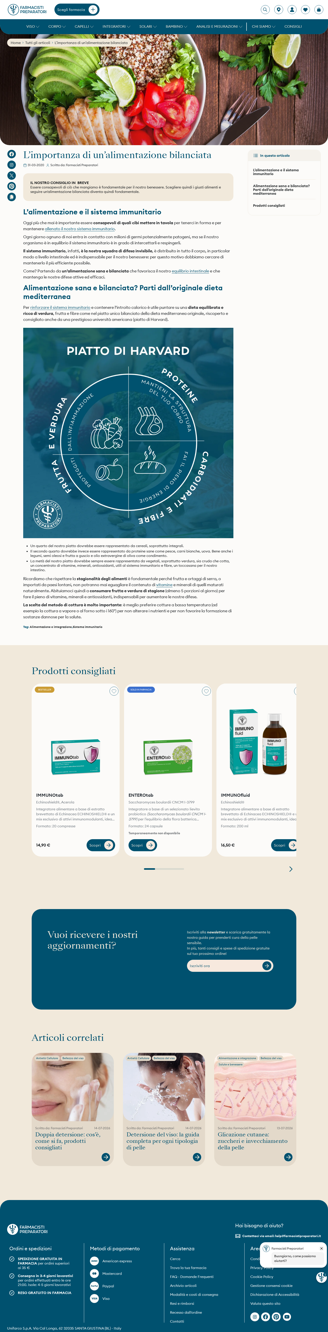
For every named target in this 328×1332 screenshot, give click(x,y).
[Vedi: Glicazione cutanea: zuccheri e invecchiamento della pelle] (288, 1157)
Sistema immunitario (87, 627)
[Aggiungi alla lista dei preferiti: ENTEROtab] (206, 691)
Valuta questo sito (265, 1303)
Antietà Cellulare (47, 1058)
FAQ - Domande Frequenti (192, 1276)
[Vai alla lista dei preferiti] (305, 9)
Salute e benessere (231, 1064)
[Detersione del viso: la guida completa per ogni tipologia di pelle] (164, 1087)
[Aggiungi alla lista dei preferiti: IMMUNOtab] (114, 691)
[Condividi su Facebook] (11, 154)
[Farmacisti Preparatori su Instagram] (11, 164)
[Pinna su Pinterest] (11, 186)
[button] (32, 27)
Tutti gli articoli (37, 42)
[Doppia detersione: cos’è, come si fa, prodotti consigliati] (73, 1087)
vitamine (164, 584)
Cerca (175, 1259)
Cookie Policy (261, 1276)
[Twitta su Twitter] (11, 175)
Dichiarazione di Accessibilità (274, 1294)
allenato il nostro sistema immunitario (80, 228)
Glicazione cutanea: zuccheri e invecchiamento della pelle (253, 1141)
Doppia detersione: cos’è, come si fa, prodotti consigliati (67, 1141)
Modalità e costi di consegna (194, 1294)
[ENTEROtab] (168, 736)
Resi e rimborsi (182, 1303)
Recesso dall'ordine (186, 1312)
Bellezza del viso (72, 1058)
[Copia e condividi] (11, 196)
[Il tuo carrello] (318, 9)
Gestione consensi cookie (271, 1285)
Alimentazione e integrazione (51, 627)
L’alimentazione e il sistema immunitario (276, 172)
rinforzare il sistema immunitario (60, 307)
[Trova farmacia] (278, 9)
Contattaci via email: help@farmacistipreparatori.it (281, 1236)
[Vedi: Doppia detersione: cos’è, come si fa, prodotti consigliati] (105, 1157)
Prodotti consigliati (269, 205)
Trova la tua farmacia (188, 1267)
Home (16, 42)
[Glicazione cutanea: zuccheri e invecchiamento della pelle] (255, 1087)
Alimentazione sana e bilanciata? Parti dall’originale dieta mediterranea (281, 190)
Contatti (177, 1321)
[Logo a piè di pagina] (27, 1229)
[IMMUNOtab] (76, 736)
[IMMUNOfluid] (260, 736)
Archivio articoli (183, 1285)
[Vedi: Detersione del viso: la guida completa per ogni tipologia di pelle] (197, 1157)
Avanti (291, 869)
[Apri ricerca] (265, 9)
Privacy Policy (262, 1267)
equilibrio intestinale (190, 271)
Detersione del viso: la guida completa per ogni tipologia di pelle (163, 1141)
